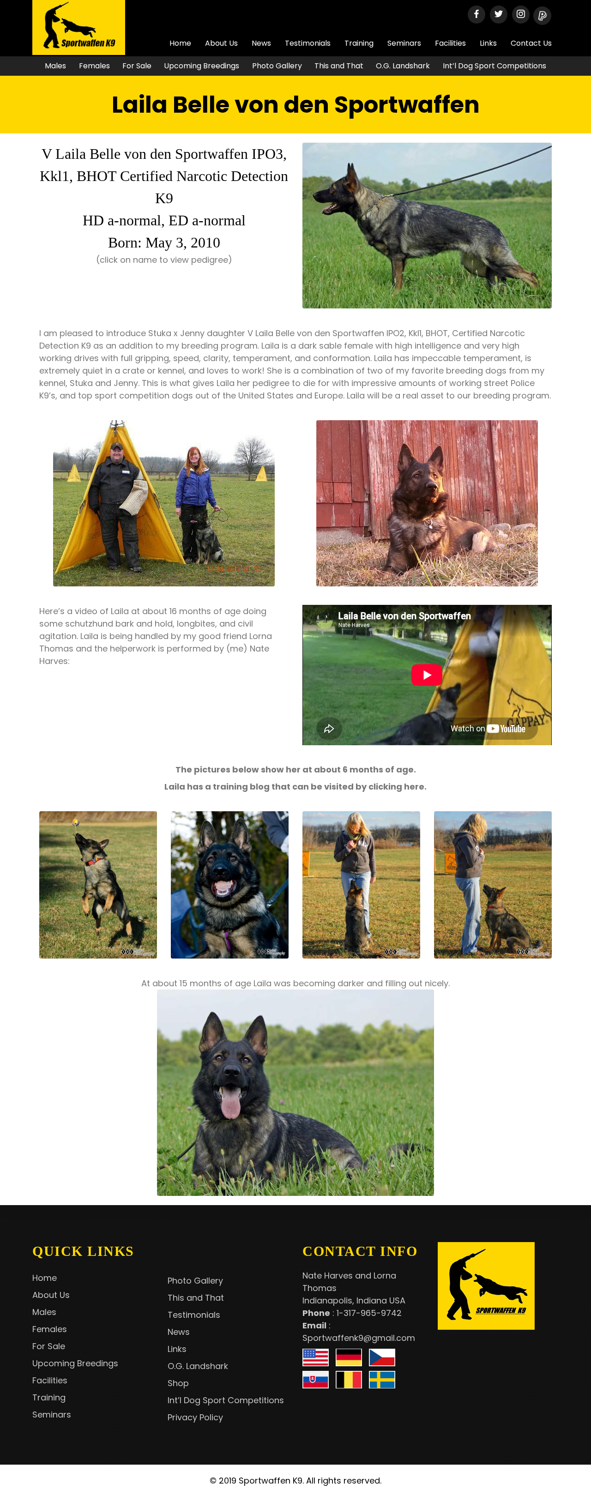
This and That (338, 65)
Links (488, 43)
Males (55, 65)
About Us (221, 43)
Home (180, 43)
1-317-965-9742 (369, 1313)
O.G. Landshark (403, 65)
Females (94, 65)
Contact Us (531, 43)
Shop (178, 1383)
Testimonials (308, 43)
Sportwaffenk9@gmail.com (358, 1338)
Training (359, 43)
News (261, 43)
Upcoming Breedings (201, 65)
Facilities (450, 43)
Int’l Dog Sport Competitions (494, 65)
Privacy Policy (195, 1417)
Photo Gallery (277, 65)
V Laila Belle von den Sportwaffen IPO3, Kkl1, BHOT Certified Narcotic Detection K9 (164, 175)
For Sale (136, 65)
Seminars (404, 43)
